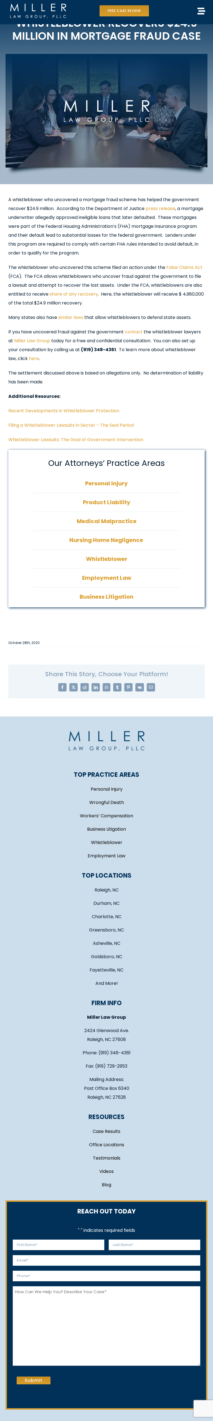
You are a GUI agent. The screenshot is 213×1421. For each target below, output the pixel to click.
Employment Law (106, 856)
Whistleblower (106, 842)
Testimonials (106, 1158)
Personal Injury (107, 789)
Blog (106, 1185)
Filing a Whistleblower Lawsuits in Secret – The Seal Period (71, 425)
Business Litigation (106, 829)
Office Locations (106, 1145)
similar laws (70, 317)
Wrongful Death (106, 802)
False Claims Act (184, 267)
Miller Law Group (32, 341)
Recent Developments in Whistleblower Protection (63, 411)
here (34, 358)
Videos (106, 1171)
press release (160, 208)
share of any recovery (74, 294)
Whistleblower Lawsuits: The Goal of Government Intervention (75, 439)
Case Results (106, 1131)
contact (134, 332)
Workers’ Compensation (106, 816)
